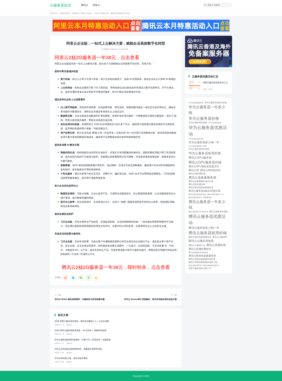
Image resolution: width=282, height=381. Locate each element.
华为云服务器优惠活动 (208, 130)
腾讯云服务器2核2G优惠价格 (205, 190)
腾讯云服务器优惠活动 (207, 219)
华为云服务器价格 (204, 118)
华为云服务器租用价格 (205, 152)
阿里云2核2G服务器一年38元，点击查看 (97, 57)
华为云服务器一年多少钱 (207, 109)
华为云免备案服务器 (196, 103)
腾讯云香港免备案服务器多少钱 (203, 262)
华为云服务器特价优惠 (199, 148)
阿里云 (96, 5)
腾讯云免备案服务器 (202, 177)
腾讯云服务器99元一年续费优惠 (200, 197)
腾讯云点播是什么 (197, 245)
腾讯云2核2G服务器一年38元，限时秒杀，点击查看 (116, 266)
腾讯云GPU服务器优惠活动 (204, 166)
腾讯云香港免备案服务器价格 (202, 258)
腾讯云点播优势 (220, 236)
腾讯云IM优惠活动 (210, 170)
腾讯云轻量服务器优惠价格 (198, 252)
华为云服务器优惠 (214, 123)
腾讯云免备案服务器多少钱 (201, 181)
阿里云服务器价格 (195, 265)
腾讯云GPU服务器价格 (205, 162)
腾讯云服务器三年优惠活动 (198, 212)
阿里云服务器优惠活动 (211, 265)
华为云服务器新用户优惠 (197, 146)
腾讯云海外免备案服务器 (200, 236)
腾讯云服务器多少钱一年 (204, 227)
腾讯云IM (194, 170)
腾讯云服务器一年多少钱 (207, 204)
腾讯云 (84, 5)
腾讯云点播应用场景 (201, 241)
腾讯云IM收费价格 (197, 173)
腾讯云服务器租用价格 (208, 232)
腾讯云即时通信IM (197, 184)
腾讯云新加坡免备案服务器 (201, 187)
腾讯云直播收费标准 (200, 249)
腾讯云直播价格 (216, 245)
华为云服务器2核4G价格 (215, 102)
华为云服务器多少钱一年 (204, 142)
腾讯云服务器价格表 (218, 211)
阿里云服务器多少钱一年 (200, 268)
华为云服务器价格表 (198, 122)
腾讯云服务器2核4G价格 (197, 194)
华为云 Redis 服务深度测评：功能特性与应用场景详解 (80, 297)
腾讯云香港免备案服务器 (202, 255)
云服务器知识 (60, 5)
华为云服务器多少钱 (196, 139)
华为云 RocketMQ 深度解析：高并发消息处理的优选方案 (150, 297)
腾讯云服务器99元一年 (215, 194)
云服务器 (75, 13)
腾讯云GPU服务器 (200, 157)
